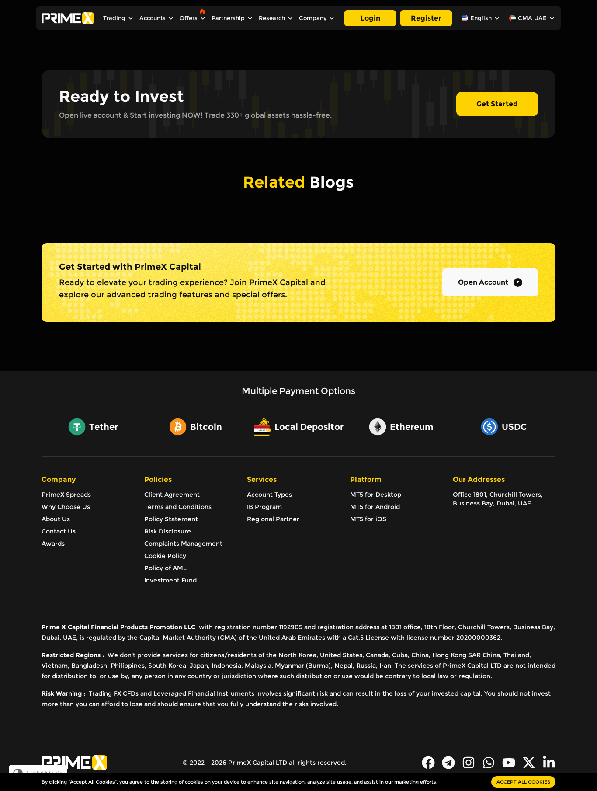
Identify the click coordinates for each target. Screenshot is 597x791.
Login (370, 18)
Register (426, 18)
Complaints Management (183, 543)
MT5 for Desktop (375, 494)
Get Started (497, 104)
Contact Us (59, 531)
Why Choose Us (66, 507)
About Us (56, 519)
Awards (53, 543)
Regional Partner (273, 519)
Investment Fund (170, 580)
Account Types (269, 494)
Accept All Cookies (523, 782)
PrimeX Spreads (66, 494)
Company (312, 18)
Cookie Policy (165, 556)
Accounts (152, 18)
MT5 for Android (375, 507)
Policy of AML (165, 568)
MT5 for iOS (368, 519)
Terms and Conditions (178, 507)
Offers (189, 18)
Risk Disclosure (167, 531)
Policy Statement (171, 519)
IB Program (264, 507)
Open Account (483, 282)
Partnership (228, 18)
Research (272, 18)
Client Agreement (172, 494)
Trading (114, 18)
